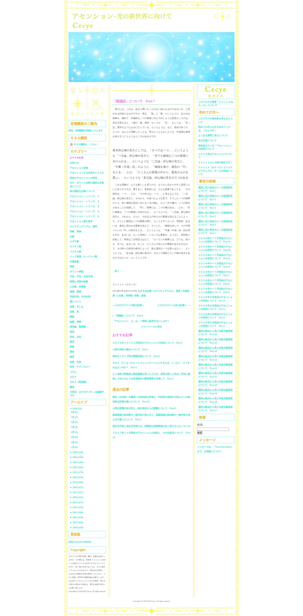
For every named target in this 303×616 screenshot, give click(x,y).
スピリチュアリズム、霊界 (167, 291)
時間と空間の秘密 (79, 281)
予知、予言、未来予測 (81, 276)
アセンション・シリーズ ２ (84, 201)
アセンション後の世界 (81, 221)
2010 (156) (76, 527)
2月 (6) (74, 442)
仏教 (72, 236)
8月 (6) (74, 412)
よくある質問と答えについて (213, 135)
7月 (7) (74, 417)
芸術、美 (74, 311)
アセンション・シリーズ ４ (84, 211)
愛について (75, 301)
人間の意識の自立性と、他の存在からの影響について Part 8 (144, 408)
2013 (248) (76, 512)
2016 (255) (76, 497)
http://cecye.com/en (80, 541)
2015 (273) (76, 502)
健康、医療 (75, 291)
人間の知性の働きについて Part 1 (130, 349)
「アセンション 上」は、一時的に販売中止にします (140, 321)
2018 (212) (76, 487)
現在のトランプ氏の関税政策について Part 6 (136, 356)
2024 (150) (76, 457)
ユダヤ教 (74, 241)
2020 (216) (76, 477)
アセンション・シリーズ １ (84, 196)
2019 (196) (76, 482)
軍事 (72, 346)
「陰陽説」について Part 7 (134, 101)
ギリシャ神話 (76, 271)
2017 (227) (76, 492)
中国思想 (74, 261)
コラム (73, 372)
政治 (72, 331)
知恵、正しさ (76, 306)
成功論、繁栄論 (78, 326)
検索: (200, 424)
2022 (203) (76, 467)
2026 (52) (76, 408)
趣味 (72, 387)
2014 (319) (76, 507)
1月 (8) (74, 447)
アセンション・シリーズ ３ (84, 206)
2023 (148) (76, 462)
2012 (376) (76, 517)
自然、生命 (75, 362)
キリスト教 (75, 246)
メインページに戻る (151, 326)
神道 (72, 266)
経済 (72, 341)
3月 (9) (74, 437)
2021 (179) (76, 472)
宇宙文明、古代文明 (80, 296)
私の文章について (207, 140)
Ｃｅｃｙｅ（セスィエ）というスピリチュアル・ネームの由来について (215, 170)
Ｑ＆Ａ (74, 376)
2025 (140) (76, 452)
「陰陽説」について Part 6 (128, 315)
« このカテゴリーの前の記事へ (128, 305)
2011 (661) (76, 522)
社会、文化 (75, 336)
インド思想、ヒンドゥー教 (83, 256)
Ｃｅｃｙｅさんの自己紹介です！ (215, 162)
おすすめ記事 (145, 291)
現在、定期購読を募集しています (86, 130)
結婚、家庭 (75, 321)
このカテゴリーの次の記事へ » (173, 305)
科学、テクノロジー (80, 366)
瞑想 (72, 316)
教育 (72, 356)
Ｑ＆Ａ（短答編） (79, 382)
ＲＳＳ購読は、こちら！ (86, 144)
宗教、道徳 (140, 295)
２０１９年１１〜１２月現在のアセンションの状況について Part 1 (148, 342)
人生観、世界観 (125, 295)
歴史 (72, 351)
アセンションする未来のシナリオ (87, 172)
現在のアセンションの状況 (83, 178)
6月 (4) (74, 422)
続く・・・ (120, 271)
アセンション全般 (79, 168)
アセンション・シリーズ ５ (84, 216)
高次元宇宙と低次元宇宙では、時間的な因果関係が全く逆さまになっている (151, 426)
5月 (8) (74, 427)
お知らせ (74, 162)
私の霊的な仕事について (82, 191)
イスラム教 (75, 251)
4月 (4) (74, 432)
